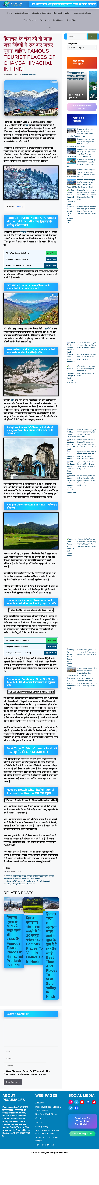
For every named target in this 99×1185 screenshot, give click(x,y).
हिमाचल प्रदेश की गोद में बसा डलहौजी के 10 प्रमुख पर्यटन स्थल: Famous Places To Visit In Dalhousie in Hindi (34, 939)
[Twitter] (70, 1108)
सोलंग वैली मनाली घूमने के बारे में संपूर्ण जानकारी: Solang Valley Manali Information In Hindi (86, 652)
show (19, 207)
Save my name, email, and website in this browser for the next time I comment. (28, 1073)
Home (9, 13)
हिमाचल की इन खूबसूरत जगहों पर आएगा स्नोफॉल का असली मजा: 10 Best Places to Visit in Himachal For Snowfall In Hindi (86, 194)
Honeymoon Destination (82, 13)
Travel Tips (71, 20)
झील (12, 400)
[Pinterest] (94, 1102)
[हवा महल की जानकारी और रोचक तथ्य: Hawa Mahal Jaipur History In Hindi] (71, 359)
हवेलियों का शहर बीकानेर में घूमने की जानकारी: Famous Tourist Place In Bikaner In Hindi (86, 345)
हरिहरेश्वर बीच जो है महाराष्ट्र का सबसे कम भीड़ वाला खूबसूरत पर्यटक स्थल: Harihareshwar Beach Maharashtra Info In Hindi (86, 370)
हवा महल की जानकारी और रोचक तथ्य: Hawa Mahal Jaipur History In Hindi (86, 357)
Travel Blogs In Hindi (44, 1145)
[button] (49, 27)
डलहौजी (48, 328)
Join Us (38, 1122)
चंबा (26, 125)
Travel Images (58, 20)
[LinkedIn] (88, 1102)
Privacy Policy (41, 1126)
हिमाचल (23, 232)
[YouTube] (82, 1102)
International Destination (41, 13)
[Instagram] (70, 1102)
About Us (39, 1103)
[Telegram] (76, 1102)
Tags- (8, 868)
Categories (72, 43)
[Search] (92, 36)
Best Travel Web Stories (46, 1114)
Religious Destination (61, 13)
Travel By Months (30, 20)
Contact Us (40, 1118)
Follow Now (50, 265)
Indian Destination (22, 13)
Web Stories (45, 20)
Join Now (51, 253)
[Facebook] (76, 1108)
